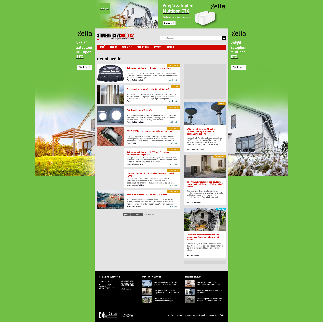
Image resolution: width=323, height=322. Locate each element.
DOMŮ (102, 47)
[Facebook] (124, 315)
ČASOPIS (170, 47)
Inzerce (188, 315)
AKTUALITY (127, 47)
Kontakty (170, 315)
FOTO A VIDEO (143, 47)
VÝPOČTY (158, 47)
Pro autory (179, 315)
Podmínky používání (216, 315)
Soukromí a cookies (200, 315)
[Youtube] (131, 315)
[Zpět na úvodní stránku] (115, 37)
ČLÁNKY (113, 47)
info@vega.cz (126, 289)
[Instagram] (128, 315)
